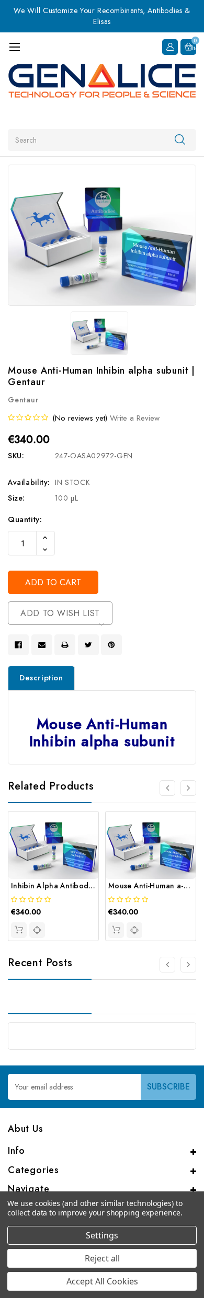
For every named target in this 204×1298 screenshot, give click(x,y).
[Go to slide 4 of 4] (167, 788)
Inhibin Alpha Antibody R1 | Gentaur (75, 885)
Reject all (102, 1258)
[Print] (64, 644)
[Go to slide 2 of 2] (167, 964)
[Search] (180, 139)
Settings (102, 1235)
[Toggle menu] (14, 46)
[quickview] (37, 930)
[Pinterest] (111, 644)
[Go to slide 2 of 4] (188, 788)
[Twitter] (88, 644)
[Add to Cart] (19, 930)
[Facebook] (18, 644)
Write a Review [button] (135, 418)
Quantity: (25, 519)
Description (41, 677)
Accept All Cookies (102, 1281)
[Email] (41, 644)
